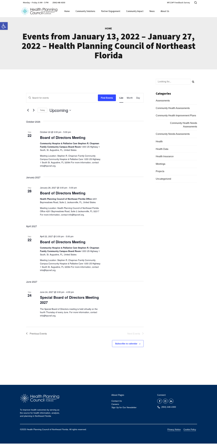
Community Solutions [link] (85, 11)
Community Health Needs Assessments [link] (183, 125)
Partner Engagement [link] (110, 11)
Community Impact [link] (134, 11)
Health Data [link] (162, 149)
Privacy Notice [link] (174, 429)
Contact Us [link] (116, 401)
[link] (4, 26)
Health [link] (159, 141)
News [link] (152, 11)
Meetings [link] (160, 164)
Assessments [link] (163, 100)
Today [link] (42, 110)
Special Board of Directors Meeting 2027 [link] (69, 300)
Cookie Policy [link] (189, 429)
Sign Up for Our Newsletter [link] (124, 407)
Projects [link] (160, 171)
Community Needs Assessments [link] (173, 134)
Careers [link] (115, 404)
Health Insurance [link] (165, 156)
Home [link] (67, 11)
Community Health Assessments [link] (173, 108)
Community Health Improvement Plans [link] (176, 115)
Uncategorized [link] (163, 179)
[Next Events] (33, 110)
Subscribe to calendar (126, 343)
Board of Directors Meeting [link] (62, 137)
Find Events (107, 97)
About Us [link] (165, 11)
